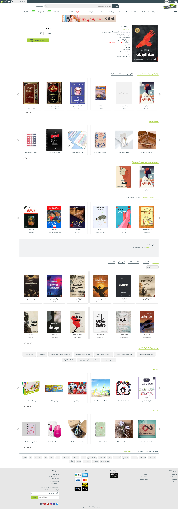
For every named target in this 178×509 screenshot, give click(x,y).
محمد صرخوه (146, 337)
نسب (124, 190)
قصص (25, 457)
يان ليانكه (30, 302)
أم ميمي (124, 230)
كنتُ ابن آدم (147, 335)
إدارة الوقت (100, 106)
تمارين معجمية (100, 335)
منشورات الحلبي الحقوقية (83, 354)
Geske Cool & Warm (54, 442)
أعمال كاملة (117, 457)
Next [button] (18, 94)
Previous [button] (160, 94)
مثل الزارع (147, 106)
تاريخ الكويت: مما (77, 299)
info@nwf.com (54, 481)
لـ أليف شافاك (147, 232)
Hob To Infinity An (147, 442)
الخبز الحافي (31, 230)
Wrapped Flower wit (123, 442)
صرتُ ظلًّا (54, 335)
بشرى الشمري (54, 337)
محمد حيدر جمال (100, 302)
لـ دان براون (77, 232)
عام (30, 457)
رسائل (57, 457)
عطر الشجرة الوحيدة (77, 335)
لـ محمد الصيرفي (124, 109)
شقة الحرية (54, 230)
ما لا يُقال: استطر (124, 299)
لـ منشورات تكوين (152, 267)
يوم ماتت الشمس (31, 299)
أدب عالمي (125, 457)
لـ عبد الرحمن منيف (100, 232)
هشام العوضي (77, 302)
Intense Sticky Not (124, 153)
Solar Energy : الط (31, 401)
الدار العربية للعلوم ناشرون (146, 354)
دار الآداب (42, 354)
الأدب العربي (102, 457)
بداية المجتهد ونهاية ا (31, 106)
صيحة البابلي (31, 335)
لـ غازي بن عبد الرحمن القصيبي (54, 232)
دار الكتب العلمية (68, 360)
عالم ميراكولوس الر (77, 401)
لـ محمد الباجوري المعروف (54, 109)
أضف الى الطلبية (39, 40)
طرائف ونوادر (38, 457)
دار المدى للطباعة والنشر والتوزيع (88, 360)
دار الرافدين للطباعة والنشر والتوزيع (60, 354)
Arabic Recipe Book (31, 442)
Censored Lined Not (54, 153)
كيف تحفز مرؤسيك (123, 106)
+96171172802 (54, 479)
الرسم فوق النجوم (77, 106)
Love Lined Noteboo (100, 153)
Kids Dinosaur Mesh (100, 401)
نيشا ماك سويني (123, 337)
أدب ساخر (134, 457)
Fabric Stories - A (123, 401)
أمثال (109, 457)
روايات (51, 457)
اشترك (34, 497)
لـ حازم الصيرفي (100, 109)
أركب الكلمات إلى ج (146, 401)
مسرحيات (95, 461)
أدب (124, 451)
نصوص (79, 461)
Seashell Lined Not (101, 442)
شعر (45, 457)
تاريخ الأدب (75, 457)
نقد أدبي (71, 461)
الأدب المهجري (92, 457)
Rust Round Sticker (31, 153)
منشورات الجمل (29, 354)
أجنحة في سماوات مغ (100, 299)
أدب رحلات (143, 457)
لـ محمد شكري (31, 232)
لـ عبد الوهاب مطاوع (77, 109)
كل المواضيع (129, 451)
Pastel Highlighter (77, 153)
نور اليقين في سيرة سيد (54, 106)
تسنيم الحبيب (54, 302)
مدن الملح (100, 230)
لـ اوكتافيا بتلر (147, 109)
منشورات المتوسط (109, 360)
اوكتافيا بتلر (126, 29)
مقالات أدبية (87, 461)
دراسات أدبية (65, 457)
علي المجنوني (100, 337)
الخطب (83, 457)
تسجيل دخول (172, 2)
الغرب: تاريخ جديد (123, 335)
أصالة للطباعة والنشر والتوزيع (125, 354)
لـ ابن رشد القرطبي (31, 109)
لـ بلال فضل (123, 232)
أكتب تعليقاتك (150, 247)
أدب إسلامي (152, 457)
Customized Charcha (77, 442)
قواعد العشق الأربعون (147, 230)
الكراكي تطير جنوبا (146, 299)
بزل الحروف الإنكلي (54, 401)
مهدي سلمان (30, 337)
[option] (147, 94)
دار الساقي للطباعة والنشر (103, 354)
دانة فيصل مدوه (123, 302)
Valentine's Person (147, 153)
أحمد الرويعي (77, 337)
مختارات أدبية (105, 461)
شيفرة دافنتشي (77, 230)
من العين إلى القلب (54, 299)
